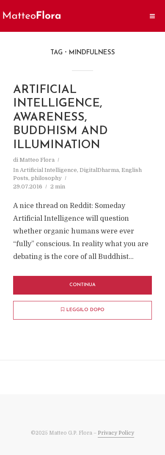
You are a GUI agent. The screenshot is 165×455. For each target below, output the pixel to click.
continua (82, 285)
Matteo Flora (37, 160)
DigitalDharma (99, 170)
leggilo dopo (85, 310)
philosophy (46, 178)
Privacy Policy (116, 433)
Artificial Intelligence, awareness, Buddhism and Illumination (60, 117)
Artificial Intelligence (48, 170)
